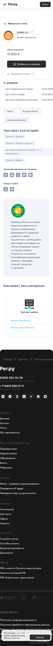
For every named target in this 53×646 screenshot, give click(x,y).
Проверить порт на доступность (18, 493)
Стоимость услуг (9, 538)
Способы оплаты (9, 543)
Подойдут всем (8, 448)
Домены (4, 418)
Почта (3, 427)
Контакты (5, 514)
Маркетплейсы (8, 453)
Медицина (6, 467)
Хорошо (40, 637)
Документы (6, 552)
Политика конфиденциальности (18, 619)
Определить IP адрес (12, 488)
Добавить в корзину (28, 64)
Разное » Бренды (15, 136)
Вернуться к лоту (17, 23)
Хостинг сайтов (29, 312)
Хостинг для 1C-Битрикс (22, 327)
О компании (7, 509)
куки (18, 633)
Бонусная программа (12, 548)
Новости (5, 523)
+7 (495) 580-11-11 (12, 386)
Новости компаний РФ (12, 572)
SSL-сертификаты (10, 432)
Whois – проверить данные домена (19, 483)
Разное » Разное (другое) (19, 143)
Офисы (4, 518)
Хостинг (4, 423)
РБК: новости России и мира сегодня (20, 568)
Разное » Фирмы (14, 160)
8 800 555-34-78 (11, 378)
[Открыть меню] (4, 4)
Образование (7, 458)
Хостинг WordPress (20, 320)
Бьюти (3, 462)
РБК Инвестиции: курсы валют (17, 577)
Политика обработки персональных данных (25, 624)
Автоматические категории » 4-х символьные (23, 152)
